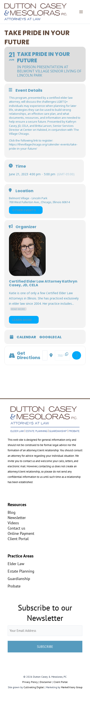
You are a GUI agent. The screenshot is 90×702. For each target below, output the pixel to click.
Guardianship (19, 578)
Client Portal (18, 538)
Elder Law (16, 563)
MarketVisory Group (71, 687)
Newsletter (17, 517)
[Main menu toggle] (81, 11)
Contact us (16, 528)
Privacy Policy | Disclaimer (37, 682)
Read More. (18, 309)
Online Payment (21, 533)
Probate (14, 586)
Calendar (26, 337)
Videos (13, 522)
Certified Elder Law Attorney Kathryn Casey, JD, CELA (43, 283)
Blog (12, 512)
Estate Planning (21, 571)
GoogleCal (50, 337)
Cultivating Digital (34, 687)
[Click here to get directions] (76, 355)
